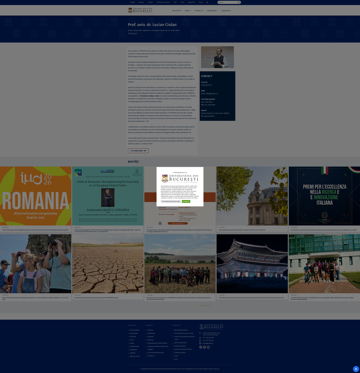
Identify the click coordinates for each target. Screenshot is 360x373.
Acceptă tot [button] (186, 201)
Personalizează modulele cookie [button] (171, 201)
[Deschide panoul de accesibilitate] (356, 369)
